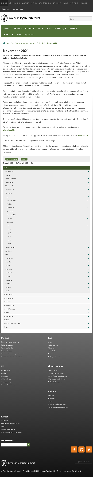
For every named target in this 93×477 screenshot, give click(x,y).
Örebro (7, 175)
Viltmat (65, 3)
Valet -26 (15, 9)
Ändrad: (21, 163)
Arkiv (38, 43)
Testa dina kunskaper (8, 429)
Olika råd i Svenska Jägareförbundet (12, 354)
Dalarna (8, 287)
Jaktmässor (74, 3)
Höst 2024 (10, 222)
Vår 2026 (9, 204)
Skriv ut (24, 159)
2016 (9, 236)
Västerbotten (9, 189)
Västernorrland (10, 186)
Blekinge (8, 291)
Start (6, 28)
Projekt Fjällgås (9, 305)
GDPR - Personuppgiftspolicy (57, 376)
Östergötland (9, 171)
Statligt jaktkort (53, 345)
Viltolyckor (7, 302)
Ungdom (50, 354)
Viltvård (6, 312)
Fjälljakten (5, 9)
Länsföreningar (45, 3)
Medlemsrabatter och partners (58, 407)
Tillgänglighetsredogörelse (56, 379)
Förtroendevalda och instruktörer (12, 432)
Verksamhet (57, 3)
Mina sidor (16, 3)
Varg (21, 9)
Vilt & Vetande (5, 370)
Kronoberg (8, 262)
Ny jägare (83, 3)
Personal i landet (6, 351)
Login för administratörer (83, 461)
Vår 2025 (9, 218)
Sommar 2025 (11, 215)
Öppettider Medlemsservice (10, 342)
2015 (9, 240)
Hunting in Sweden (54, 357)
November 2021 (52, 43)
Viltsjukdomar (8, 298)
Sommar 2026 (11, 200)
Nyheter (29, 28)
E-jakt (3, 426)
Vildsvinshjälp (9, 130)
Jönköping (8, 269)
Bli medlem (51, 398)
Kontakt (8, 34)
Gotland (8, 284)
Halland (8, 276)
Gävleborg (8, 280)
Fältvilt (6, 320)
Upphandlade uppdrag (55, 382)
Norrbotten (9, 258)
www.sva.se (83, 135)
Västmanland (9, 182)
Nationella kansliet (7, 348)
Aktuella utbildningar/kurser (10, 423)
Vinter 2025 (10, 208)
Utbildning (60, 28)
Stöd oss (16, 28)
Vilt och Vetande (9, 309)
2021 (43, 43)
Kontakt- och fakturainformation (11, 357)
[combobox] (80, 18)
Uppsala (32, 43)
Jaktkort (34, 3)
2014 (9, 244)
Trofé (6, 327)
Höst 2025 (10, 211)
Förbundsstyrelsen (7, 345)
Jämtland (8, 273)
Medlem (73, 28)
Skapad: (6, 163)
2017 (9, 233)
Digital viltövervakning (8, 385)
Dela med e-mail (11, 159)
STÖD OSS (4, 3)
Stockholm (8, 251)
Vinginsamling (6, 382)
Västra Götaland (10, 179)
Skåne (7, 255)
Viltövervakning (9, 316)
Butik (19, 34)
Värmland (8, 193)
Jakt (40, 28)
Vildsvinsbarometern (21, 43)
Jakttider (25, 3)
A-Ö (10, 3)
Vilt (48, 28)
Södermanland (10, 247)
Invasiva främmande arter (12, 323)
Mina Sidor (51, 395)
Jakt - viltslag (52, 351)
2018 (9, 229)
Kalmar (7, 265)
